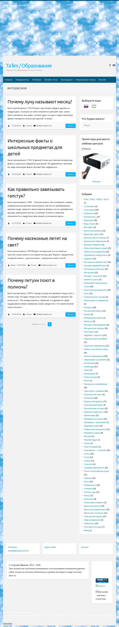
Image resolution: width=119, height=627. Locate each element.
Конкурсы (88, 307)
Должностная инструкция (95, 238)
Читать (70, 126)
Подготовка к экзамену (94, 391)
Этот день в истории (93, 527)
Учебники (36, 80)
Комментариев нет (44, 126)
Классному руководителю (95, 290)
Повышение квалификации (95, 384)
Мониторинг (89, 332)
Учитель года (90, 492)
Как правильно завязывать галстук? (36, 192)
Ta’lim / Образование (29, 66)
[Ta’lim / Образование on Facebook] (110, 65)
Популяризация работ (93, 405)
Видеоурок (88, 220)
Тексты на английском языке (96, 471)
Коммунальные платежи (94, 297)
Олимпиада (89, 367)
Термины (88, 478)
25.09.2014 (16, 314)
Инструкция (89, 272)
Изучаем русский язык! (94, 269)
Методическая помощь (94, 328)
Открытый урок (90, 377)
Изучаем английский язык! (95, 262)
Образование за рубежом (95, 360)
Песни (86, 380)
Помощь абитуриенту (93, 401)
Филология (88, 499)
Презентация (89, 415)
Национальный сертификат (96, 339)
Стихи (86, 457)
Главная (8, 80)
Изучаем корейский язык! (95, 266)
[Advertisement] (59, 33)
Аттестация (89, 210)
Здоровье (88, 259)
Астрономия (89, 206)
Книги (86, 293)
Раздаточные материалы (95, 429)
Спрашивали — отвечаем (95, 450)
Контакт (102, 80)
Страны (87, 461)
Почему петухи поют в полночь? (31, 283)
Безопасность (90, 217)
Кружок (87, 314)
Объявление (89, 363)
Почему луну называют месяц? (40, 101)
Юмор (86, 530)
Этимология (89, 523)
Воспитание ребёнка (93, 231)
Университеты (22, 80)
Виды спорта (89, 224)
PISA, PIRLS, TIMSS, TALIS (96, 199)
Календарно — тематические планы (78, 80)
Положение (89, 398)
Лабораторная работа (93, 318)
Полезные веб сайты (93, 394)
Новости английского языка (96, 349)
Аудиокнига (89, 213)
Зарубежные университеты (96, 255)
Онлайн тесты (51, 80)
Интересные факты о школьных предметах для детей (35, 147)
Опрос (86, 370)
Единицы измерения (93, 245)
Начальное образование (94, 346)
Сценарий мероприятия (94, 468)
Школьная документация (95, 509)
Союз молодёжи (91, 447)
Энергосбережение (92, 520)
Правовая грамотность (94, 412)
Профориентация (91, 426)
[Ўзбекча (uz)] (94, 106)
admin (12, 265)
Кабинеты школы (91, 279)
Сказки (87, 443)
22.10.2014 (16, 223)
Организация (89, 374)
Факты (86, 495)
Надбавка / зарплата (93, 335)
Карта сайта (50, 547)
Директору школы (91, 234)
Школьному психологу (94, 513)
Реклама (87, 436)
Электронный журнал (93, 516)
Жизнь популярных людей (95, 248)
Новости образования (93, 356)
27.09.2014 (21, 265)
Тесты (86, 482)
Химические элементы (94, 502)
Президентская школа (93, 419)
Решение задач (90, 440)
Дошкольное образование (95, 241)
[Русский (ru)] (86, 106)
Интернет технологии (93, 276)
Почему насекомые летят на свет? (37, 241)
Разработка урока (91, 433)
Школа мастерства (92, 506)
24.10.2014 (16, 126)
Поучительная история (94, 408)
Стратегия (88, 464)
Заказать (96, 181)
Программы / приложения (95, 422)
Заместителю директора (94, 252)
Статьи (29, 126)
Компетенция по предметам (96, 300)
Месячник (88, 321)
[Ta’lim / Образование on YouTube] (114, 65)
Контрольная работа (93, 311)
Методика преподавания (94, 325)
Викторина (88, 227)
